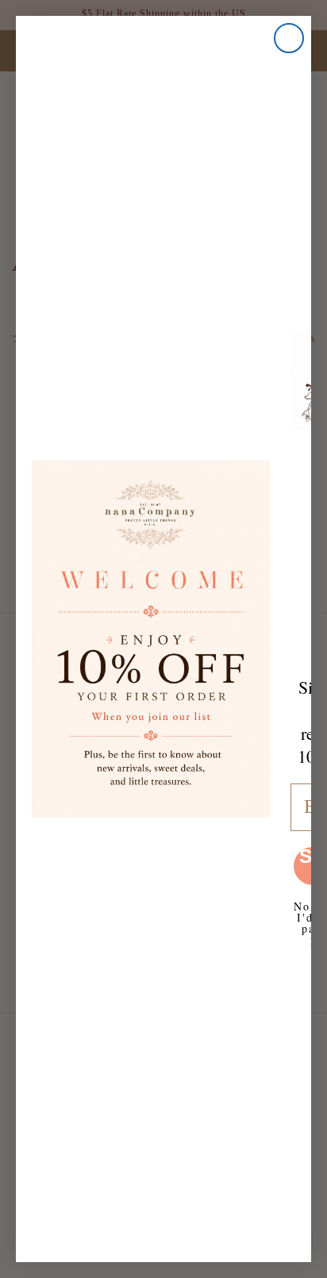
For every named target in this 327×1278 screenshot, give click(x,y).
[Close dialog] (289, 38)
